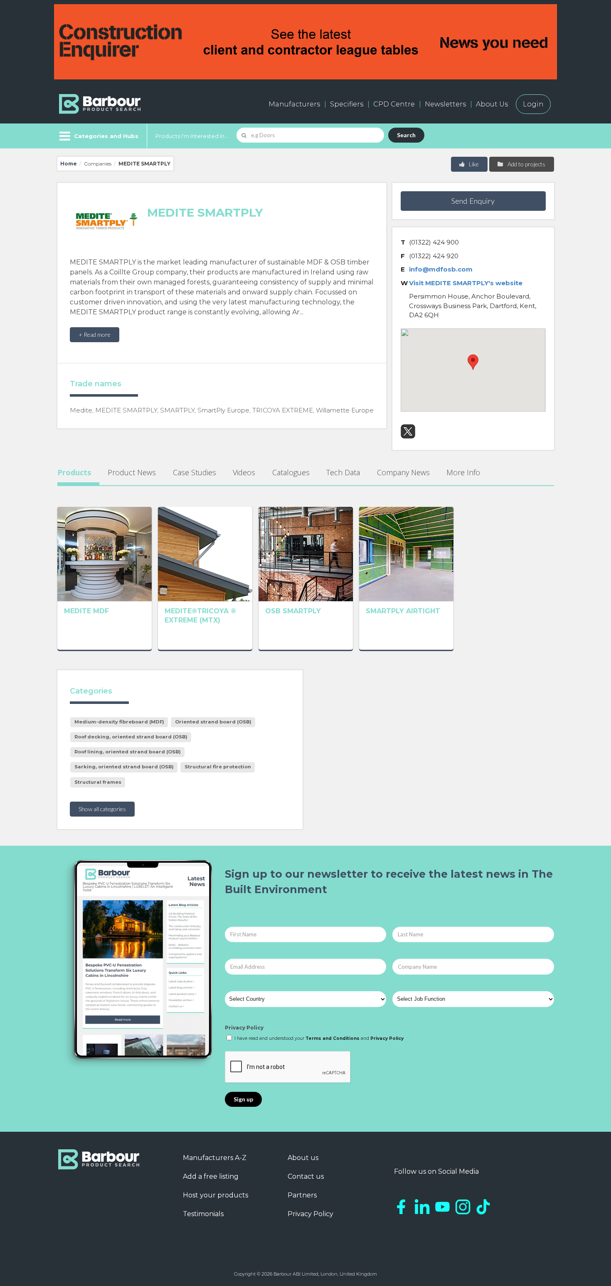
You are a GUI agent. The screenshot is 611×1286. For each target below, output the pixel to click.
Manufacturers (294, 104)
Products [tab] (74, 472)
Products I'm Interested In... (191, 136)
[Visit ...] (104, 553)
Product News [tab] (132, 472)
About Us (492, 104)
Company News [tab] (403, 472)
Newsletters (445, 104)
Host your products (215, 1195)
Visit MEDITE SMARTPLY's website (465, 283)
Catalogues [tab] (291, 472)
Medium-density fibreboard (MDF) (119, 722)
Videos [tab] (244, 472)
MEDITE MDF (86, 611)
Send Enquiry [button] (473, 200)
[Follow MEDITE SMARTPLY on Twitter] (408, 431)
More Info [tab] (463, 472)
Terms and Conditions (333, 1038)
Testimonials (203, 1214)
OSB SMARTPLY (293, 611)
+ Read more (95, 334)
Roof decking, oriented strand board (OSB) (130, 737)
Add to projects (525, 164)
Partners (302, 1195)
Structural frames (97, 782)
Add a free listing (211, 1176)
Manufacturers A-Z (214, 1158)
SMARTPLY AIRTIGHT (403, 611)
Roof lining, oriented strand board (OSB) (127, 752)
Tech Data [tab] (343, 472)
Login (533, 104)
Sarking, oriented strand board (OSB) (124, 767)
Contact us (306, 1176)
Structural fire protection (218, 767)
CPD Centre (394, 104)
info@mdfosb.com (441, 269)
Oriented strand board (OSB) (213, 722)
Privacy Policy (244, 1027)
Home (68, 163)
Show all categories (102, 808)
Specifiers (346, 104)
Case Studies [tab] (194, 472)
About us (303, 1158)
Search (406, 134)
